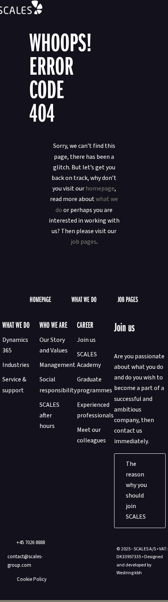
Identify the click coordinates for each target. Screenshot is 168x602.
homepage (100, 188)
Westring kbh (129, 573)
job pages (84, 241)
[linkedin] (23, 593)
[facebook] (6, 593)
